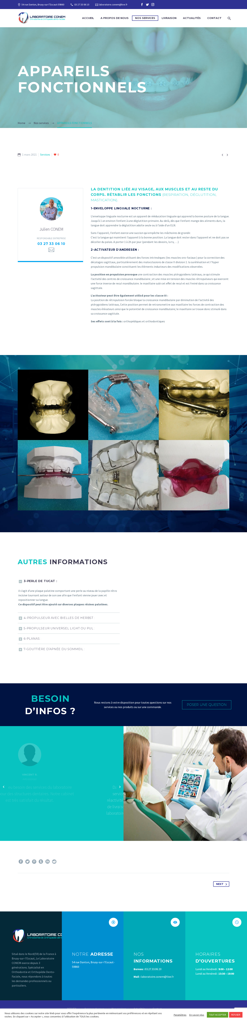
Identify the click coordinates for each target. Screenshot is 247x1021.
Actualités (192, 18)
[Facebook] (142, 4)
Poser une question (207, 705)
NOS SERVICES (145, 18)
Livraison (169, 18)
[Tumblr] (41, 861)
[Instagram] (153, 4)
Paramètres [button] (180, 1014)
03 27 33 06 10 (81, 4)
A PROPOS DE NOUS (115, 18)
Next (219, 884)
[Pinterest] (34, 861)
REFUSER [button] (235, 1014)
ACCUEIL (88, 18)
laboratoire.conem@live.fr (113, 4)
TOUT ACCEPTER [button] (217, 1014)
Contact (214, 18)
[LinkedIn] (47, 861)
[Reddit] (54, 861)
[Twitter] (147, 4)
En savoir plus (196, 1014)
